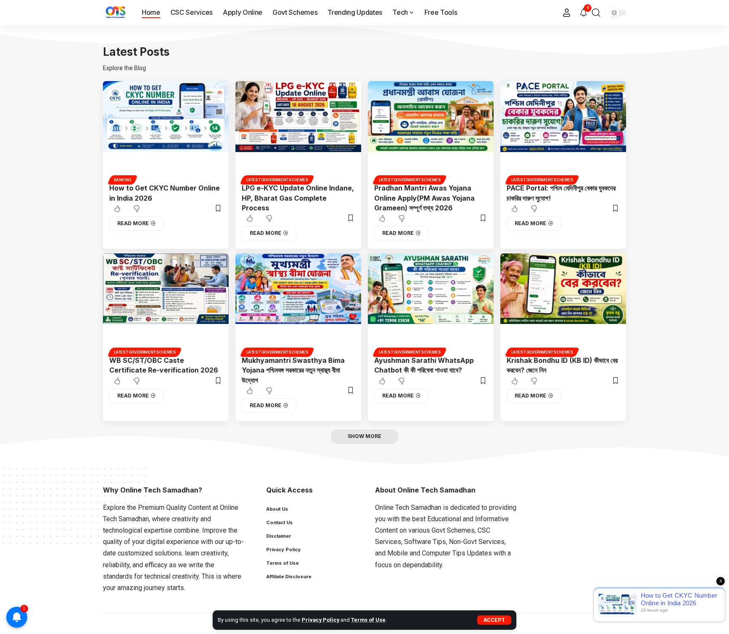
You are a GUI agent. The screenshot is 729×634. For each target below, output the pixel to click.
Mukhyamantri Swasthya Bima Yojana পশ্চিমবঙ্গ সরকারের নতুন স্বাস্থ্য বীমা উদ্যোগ (293, 370)
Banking (122, 179)
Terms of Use (368, 620)
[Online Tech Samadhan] (115, 12)
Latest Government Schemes (277, 179)
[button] (494, 620)
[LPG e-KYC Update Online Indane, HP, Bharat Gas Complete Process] (298, 131)
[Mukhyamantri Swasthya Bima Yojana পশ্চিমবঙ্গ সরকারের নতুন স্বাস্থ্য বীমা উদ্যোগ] (298, 303)
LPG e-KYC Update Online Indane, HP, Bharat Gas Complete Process (298, 198)
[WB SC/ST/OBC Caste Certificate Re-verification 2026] (166, 303)
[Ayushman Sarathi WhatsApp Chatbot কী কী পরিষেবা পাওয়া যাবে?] (431, 303)
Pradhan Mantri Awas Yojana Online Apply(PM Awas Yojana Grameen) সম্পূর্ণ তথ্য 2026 (424, 198)
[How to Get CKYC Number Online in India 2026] (166, 131)
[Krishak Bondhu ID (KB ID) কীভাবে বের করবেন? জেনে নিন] (563, 303)
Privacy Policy (320, 620)
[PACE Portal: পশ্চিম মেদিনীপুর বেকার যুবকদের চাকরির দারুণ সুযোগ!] (563, 131)
